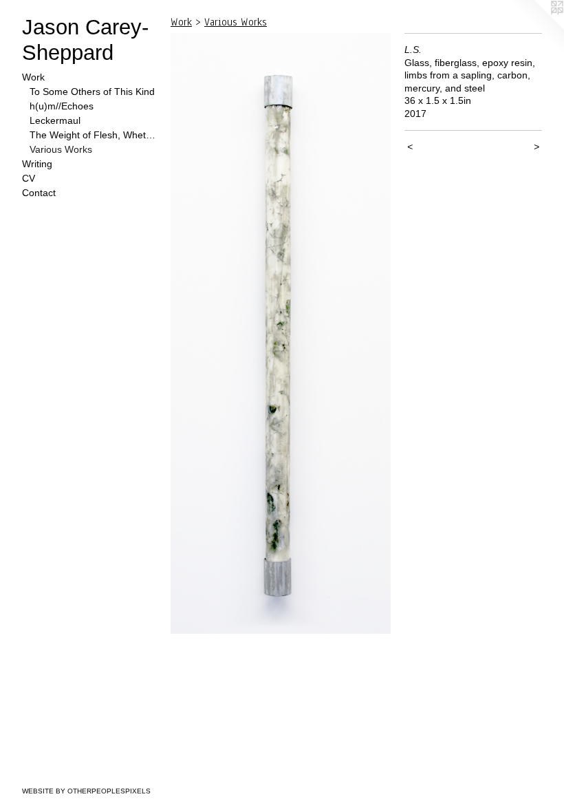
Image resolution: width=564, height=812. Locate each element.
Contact (39, 192)
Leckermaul (55, 120)
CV (28, 178)
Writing (37, 163)
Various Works (61, 149)
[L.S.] (281, 333)
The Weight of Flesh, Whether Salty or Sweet (95, 134)
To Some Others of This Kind (92, 91)
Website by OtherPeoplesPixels (86, 791)
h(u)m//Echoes (62, 105)
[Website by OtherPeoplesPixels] (536, 27)
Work (33, 77)
